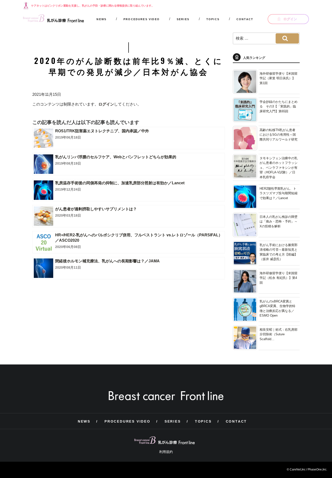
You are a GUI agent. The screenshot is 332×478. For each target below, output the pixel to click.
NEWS (101, 19)
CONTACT (244, 19)
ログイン (106, 104)
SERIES (183, 19)
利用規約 (166, 452)
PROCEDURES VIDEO (141, 19)
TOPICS (212, 19)
